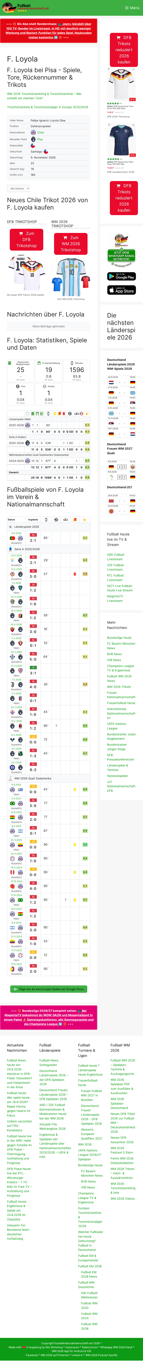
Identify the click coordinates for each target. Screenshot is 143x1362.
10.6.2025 (16, 812)
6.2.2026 (16, 735)
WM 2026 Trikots (119, 687)
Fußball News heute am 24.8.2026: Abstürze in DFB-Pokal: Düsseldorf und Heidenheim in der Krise (19, 1074)
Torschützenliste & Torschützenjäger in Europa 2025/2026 (47, 107)
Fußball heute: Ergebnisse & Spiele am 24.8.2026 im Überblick (17, 1210)
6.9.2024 (16, 922)
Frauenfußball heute (121, 703)
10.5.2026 (16, 569)
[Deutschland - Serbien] (121, 401)
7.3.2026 (16, 679)
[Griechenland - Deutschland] (121, 412)
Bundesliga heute (119, 637)
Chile (40, 132)
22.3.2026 (16, 652)
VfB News (114, 660)
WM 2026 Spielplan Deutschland (119, 1103)
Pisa (40, 139)
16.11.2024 (16, 867)
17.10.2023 (16, 964)
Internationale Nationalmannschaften (121, 713)
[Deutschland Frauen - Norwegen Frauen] (121, 465)
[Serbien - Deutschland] (121, 422)
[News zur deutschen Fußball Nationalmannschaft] (25, 8)
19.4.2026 (16, 610)
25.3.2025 (16, 840)
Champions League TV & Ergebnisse (87, 1198)
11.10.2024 (16, 895)
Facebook (32, 1355)
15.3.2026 (16, 666)
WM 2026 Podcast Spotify (101, 1355)
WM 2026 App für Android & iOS (71, 1351)
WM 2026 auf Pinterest (55, 1355)
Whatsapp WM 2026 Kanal (116, 1347)
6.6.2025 (16, 826)
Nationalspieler (117, 776)
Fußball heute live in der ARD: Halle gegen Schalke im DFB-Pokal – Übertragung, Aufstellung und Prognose (19, 1149)
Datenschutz (89, 1347)
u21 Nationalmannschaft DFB (121, 786)
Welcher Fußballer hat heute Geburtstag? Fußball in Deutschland (90, 1241)
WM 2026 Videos (123, 1198)
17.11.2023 (16, 950)
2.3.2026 (16, 693)
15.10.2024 (16, 881)
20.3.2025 (16, 853)
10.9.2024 (16, 909)
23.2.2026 (16, 707)
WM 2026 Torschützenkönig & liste (123, 1188)
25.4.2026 (16, 597)
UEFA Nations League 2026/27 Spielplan (89, 1155)
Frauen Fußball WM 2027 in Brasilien (91, 1095)
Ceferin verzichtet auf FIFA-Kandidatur (19, 1126)
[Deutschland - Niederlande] (121, 432)
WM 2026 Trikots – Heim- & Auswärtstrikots (122, 1173)
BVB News (114, 654)
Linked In (77, 1355)
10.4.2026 (16, 624)
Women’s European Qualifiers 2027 (91, 1134)
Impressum (72, 1347)
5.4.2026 (16, 638)
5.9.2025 (16, 798)
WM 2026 (85, 1144)
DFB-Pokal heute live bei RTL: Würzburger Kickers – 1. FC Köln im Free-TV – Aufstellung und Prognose (19, 1182)
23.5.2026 (16, 555)
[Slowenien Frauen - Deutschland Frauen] (121, 475)
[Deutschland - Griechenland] (121, 391)
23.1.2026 (16, 762)
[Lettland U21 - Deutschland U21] (121, 499)
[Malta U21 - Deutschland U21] (121, 510)
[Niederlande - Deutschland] (121, 381)
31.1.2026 (16, 748)
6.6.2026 (16, 533)
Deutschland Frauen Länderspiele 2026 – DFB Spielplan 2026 (53, 1094)
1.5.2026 (16, 583)
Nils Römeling (54, 1347)
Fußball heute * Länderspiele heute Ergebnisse (90, 1070)
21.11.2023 (16, 936)
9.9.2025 (16, 784)
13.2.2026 (16, 721)
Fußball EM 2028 (89, 1266)
